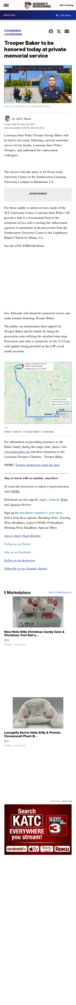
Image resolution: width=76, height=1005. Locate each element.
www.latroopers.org (17, 451)
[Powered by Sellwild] (67, 801)
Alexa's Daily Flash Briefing (22, 536)
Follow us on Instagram (19, 560)
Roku (64, 499)
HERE (15, 491)
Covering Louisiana (13, 32)
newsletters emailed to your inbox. (41, 512)
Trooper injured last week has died (37, 465)
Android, (54, 499)
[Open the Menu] (6, 5)
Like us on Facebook (17, 552)
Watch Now (66, 5)
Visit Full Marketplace (60, 592)
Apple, (44, 499)
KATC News (23, 118)
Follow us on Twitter (17, 544)
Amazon (15, 504)
